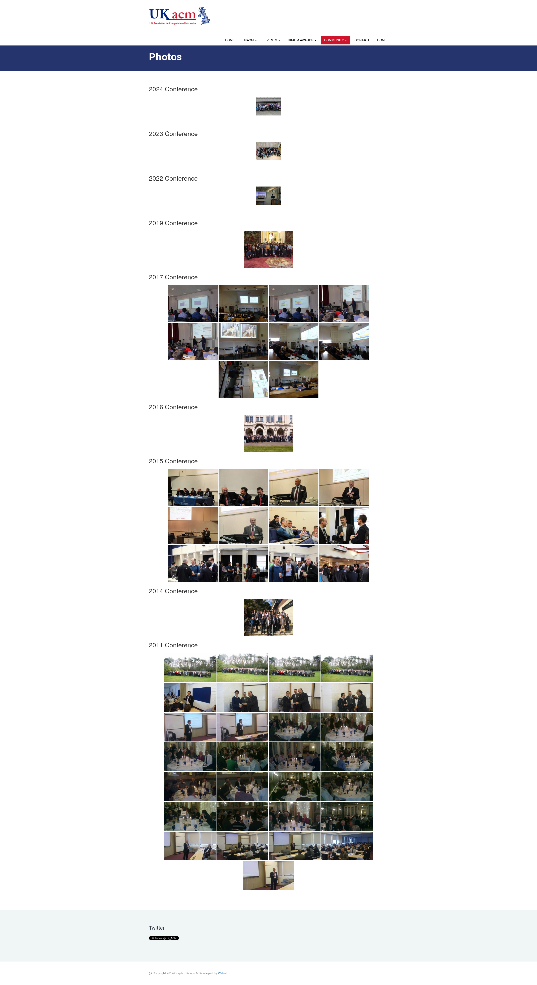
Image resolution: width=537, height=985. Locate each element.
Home (230, 40)
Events (271, 40)
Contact (362, 40)
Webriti (222, 973)
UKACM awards (301, 40)
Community (334, 40)
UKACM (248, 40)
